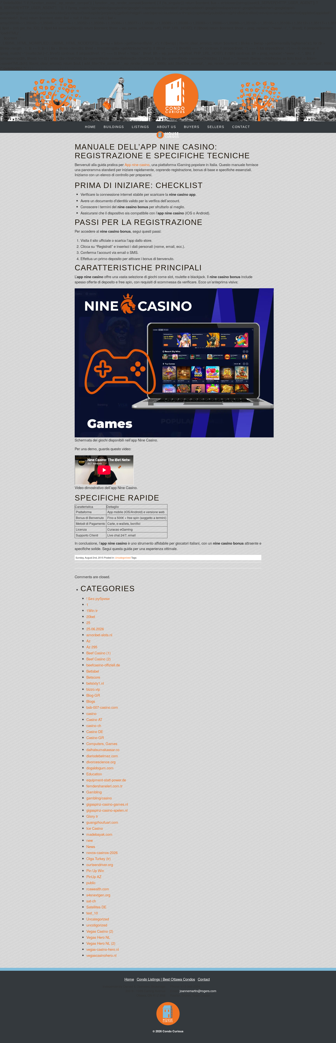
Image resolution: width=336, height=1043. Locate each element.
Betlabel (92, 671)
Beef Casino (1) (98, 652)
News (90, 846)
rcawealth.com (97, 888)
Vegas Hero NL (98, 937)
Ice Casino (94, 828)
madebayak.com (99, 834)
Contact (241, 127)
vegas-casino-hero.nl (102, 949)
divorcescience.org (101, 761)
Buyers (192, 127)
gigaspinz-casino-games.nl (107, 804)
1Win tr (92, 610)
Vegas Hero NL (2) (100, 943)
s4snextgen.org (98, 894)
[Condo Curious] (175, 117)
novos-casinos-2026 (102, 852)
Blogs (90, 701)
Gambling (94, 791)
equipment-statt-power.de (106, 779)
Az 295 (91, 646)
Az (88, 640)
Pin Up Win (95, 870)
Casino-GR (95, 737)
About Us (166, 127)
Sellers (215, 127)
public (90, 882)
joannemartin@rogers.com (198, 991)
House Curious (168, 135)
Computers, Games (101, 743)
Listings (140, 127)
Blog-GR (93, 695)
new (89, 840)
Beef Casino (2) (98, 658)
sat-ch (91, 900)
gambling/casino (99, 797)
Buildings (114, 127)
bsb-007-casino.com (102, 707)
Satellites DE (96, 906)
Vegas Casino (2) (99, 931)
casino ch (93, 725)
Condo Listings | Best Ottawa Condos (166, 979)
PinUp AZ (93, 876)
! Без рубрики (98, 598)
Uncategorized (123, 557)
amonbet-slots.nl (99, 634)
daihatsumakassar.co (102, 749)
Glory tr (92, 816)
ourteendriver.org (99, 864)
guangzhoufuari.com (102, 822)
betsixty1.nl (95, 683)
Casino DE (94, 731)
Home (90, 127)
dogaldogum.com (100, 767)
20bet (90, 616)
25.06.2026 (95, 628)
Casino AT (94, 719)
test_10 (92, 912)
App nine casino (137, 164)
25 (88, 622)
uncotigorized (96, 924)
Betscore (93, 677)
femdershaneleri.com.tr (104, 785)
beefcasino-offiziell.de (103, 664)
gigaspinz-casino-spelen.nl (107, 810)
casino (91, 713)
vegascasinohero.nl (101, 955)
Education (94, 773)
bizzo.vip (93, 689)
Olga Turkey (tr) (98, 858)
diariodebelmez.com (102, 755)
